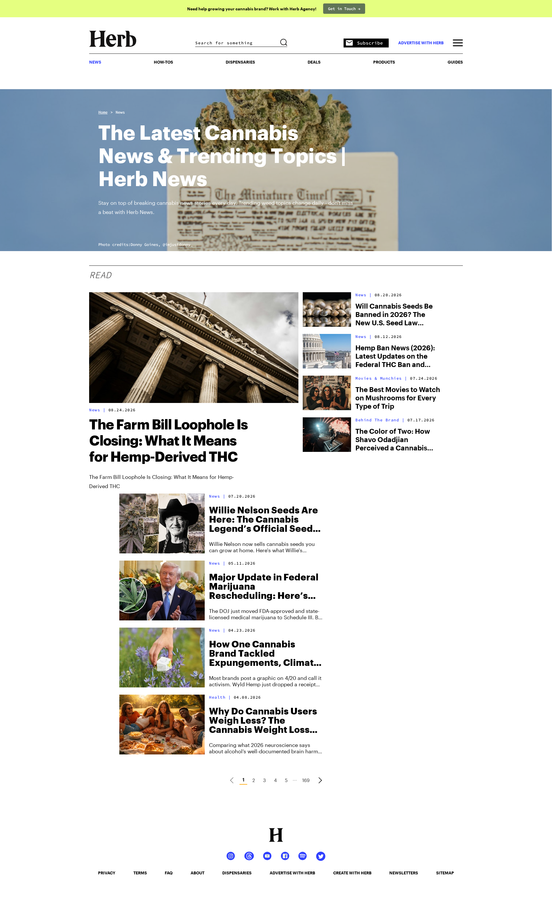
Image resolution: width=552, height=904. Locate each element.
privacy (106, 872)
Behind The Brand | (380, 420)
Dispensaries (240, 62)
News (120, 112)
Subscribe (370, 43)
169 (306, 780)
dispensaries (237, 872)
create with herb (352, 872)
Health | (220, 697)
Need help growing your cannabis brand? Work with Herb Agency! (251, 8)
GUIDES (455, 62)
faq (168, 872)
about (197, 872)
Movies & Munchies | (381, 378)
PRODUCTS (384, 62)
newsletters (403, 872)
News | (97, 409)
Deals (314, 62)
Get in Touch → (344, 8)
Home (103, 112)
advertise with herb (421, 43)
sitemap (445, 872)
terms (140, 872)
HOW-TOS (163, 62)
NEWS (95, 62)
